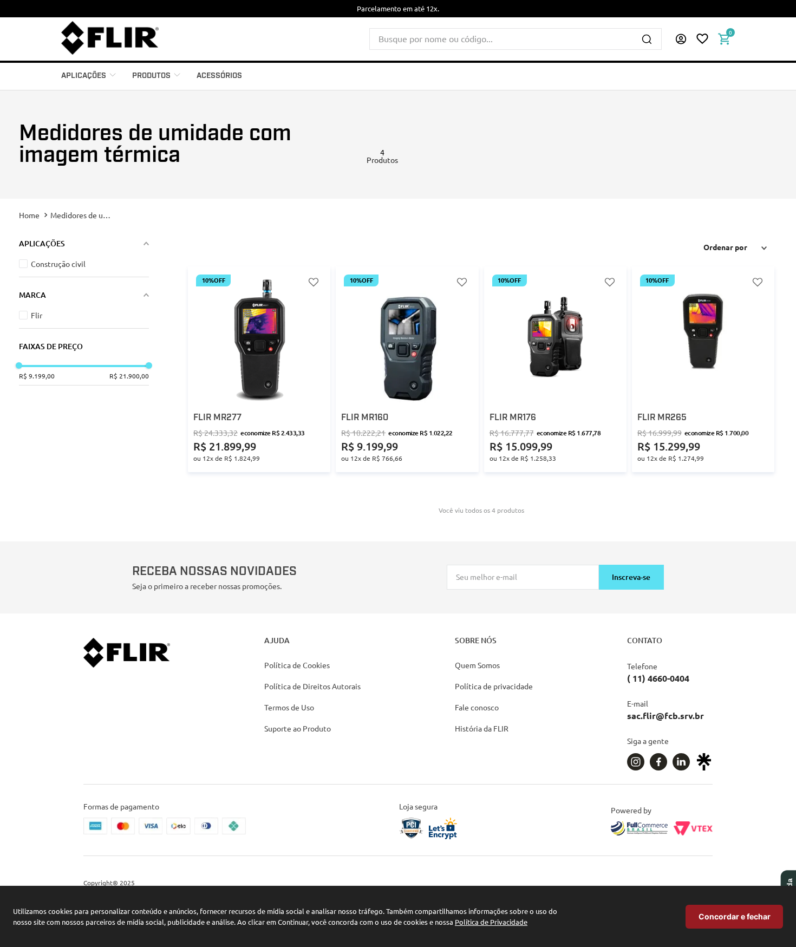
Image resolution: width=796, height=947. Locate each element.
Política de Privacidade (491, 921)
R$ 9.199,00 (37, 376)
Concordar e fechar (735, 916)
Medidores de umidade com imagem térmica (81, 215)
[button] (680, 39)
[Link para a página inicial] (30, 215)
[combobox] (515, 39)
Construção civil (58, 263)
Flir (36, 315)
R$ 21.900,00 (129, 376)
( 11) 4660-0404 (658, 678)
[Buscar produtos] (646, 39)
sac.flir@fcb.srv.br (665, 715)
